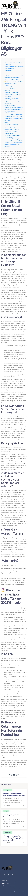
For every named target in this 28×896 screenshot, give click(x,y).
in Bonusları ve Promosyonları (12, 101)
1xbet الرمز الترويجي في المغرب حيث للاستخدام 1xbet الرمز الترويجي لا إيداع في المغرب (13, 838)
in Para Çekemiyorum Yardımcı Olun (13, 92)
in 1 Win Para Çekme (10, 105)
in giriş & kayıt (8, 70)
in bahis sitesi (8, 103)
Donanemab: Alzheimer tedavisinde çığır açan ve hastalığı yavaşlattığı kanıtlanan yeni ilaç (14, 109)
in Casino (7, 85)
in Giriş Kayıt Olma (9, 133)
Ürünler (7, 122)
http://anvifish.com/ (11, 646)
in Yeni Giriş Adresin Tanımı (11, 79)
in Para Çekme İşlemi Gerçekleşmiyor (14, 139)
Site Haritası (8, 96)
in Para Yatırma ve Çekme (11, 124)
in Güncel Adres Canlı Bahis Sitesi (13, 94)
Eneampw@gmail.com (9, 885)
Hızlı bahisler (8, 113)
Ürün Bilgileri (8, 90)
